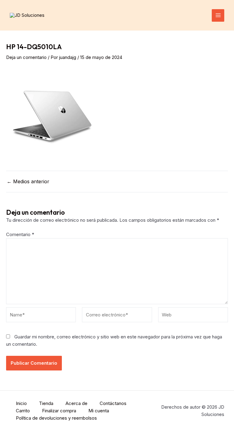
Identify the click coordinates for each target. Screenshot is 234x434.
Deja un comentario (26, 57)
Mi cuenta (98, 411)
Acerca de (76, 403)
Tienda (46, 403)
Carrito (23, 411)
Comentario (20, 234)
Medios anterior (28, 181)
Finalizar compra (59, 411)
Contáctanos (113, 403)
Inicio (21, 403)
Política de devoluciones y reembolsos (56, 418)
